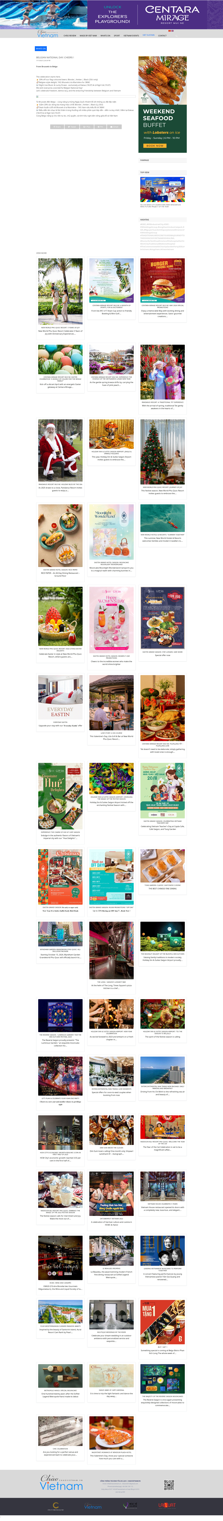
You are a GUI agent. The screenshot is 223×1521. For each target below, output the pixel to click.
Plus (88, 127)
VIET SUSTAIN (148, 35)
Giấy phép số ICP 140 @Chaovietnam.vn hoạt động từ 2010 (120, 1489)
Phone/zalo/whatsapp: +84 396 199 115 (120, 1487)
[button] (16, 14)
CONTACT (162, 35)
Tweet (73, 127)
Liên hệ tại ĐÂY (120, 1492)
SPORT (117, 35)
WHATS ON (105, 35)
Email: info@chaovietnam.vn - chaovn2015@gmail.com (120, 1484)
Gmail (115, 127)
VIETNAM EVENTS (131, 35)
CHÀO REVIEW (70, 35)
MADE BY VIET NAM (88, 35)
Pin (101, 127)
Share (58, 127)
